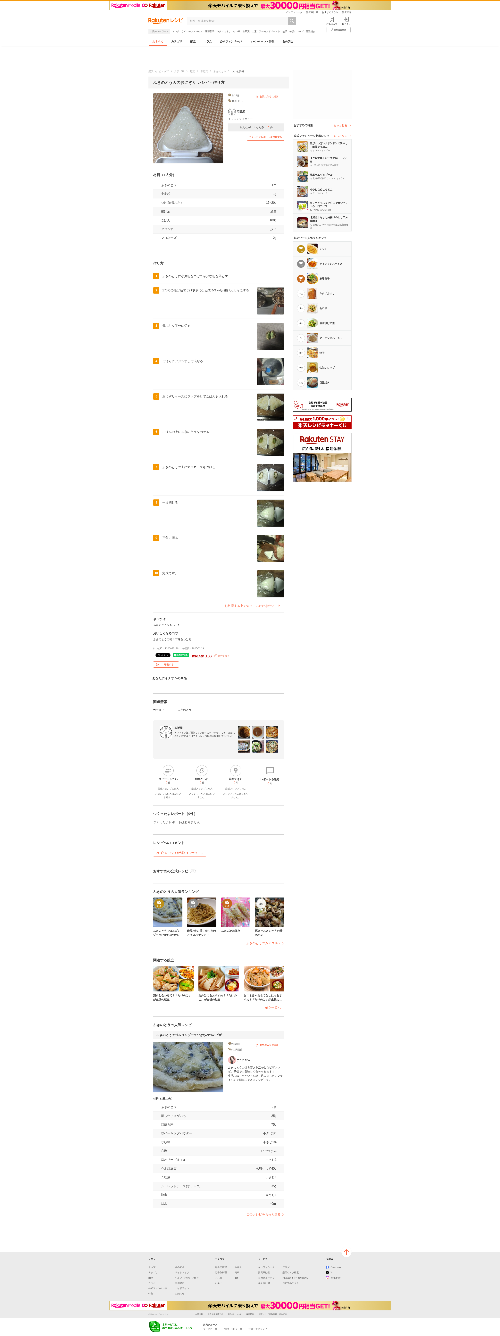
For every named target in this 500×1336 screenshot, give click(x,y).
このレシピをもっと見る (263, 1214)
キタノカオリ (224, 31)
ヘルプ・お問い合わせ (186, 1277)
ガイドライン (182, 1288)
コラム (208, 41)
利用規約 (179, 1283)
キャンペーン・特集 (262, 41)
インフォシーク (294, 12)
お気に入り (331, 24)
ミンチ (175, 31)
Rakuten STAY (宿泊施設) (295, 1277)
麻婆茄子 (209, 31)
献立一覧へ (273, 1007)
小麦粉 (165, 194)
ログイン (346, 24)
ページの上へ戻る (346, 1252)
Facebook (335, 1267)
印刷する (169, 664)
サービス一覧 (210, 1329)
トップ (151, 1267)
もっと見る (340, 125)
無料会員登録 (340, 30)
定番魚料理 (221, 1272)
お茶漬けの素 (250, 31)
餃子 (284, 31)
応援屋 (178, 727)
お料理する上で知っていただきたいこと (252, 605)
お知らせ (179, 1293)
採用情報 (250, 1314)
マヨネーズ (169, 237)
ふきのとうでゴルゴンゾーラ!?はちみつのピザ (189, 1035)
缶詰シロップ (296, 31)
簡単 (237, 1272)
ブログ (285, 1267)
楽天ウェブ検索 (290, 1272)
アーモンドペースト (269, 31)
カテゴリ (176, 41)
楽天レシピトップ (158, 71)
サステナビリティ (257, 1329)
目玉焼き (310, 31)
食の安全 (287, 41)
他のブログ (223, 656)
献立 (193, 41)
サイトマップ (182, 1272)
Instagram (335, 1277)
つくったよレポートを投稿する (265, 137)
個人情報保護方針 (215, 1314)
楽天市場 (347, 12)
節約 (237, 1277)
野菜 (192, 71)
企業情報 (199, 1314)
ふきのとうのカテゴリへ (263, 943)
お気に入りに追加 (269, 96)
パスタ (218, 1277)
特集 (150, 1293)
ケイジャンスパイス (192, 31)
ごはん (165, 220)
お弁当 (238, 1267)
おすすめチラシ (330, 12)
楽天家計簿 (312, 12)
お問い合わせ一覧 (232, 1329)
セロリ (236, 31)
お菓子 (218, 1283)
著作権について (235, 1314)
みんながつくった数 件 (256, 127)
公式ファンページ (231, 41)
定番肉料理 (221, 1267)
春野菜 (204, 71)
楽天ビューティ (266, 1277)
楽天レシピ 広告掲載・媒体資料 (273, 1314)
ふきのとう (219, 71)
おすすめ (157, 41)
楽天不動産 (264, 1272)
